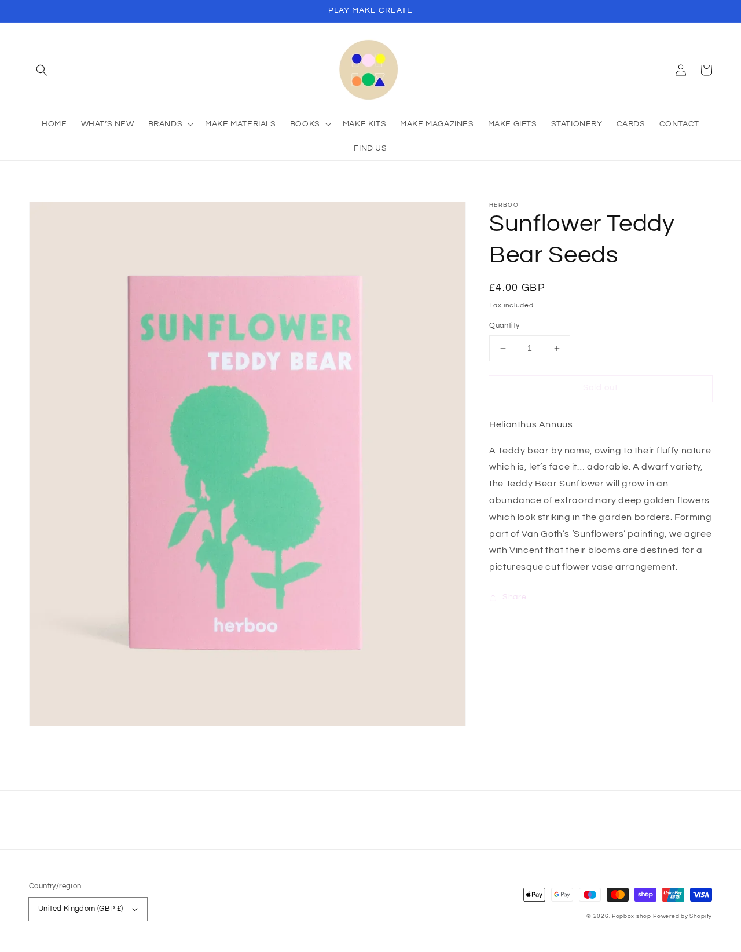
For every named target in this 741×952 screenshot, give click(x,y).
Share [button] (514, 597)
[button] (41, 70)
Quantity (504, 326)
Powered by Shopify (682, 916)
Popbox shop (631, 916)
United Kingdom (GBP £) (80, 909)
